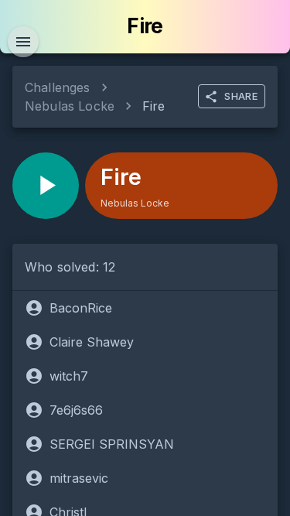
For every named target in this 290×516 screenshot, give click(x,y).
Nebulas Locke (69, 106)
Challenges (57, 87)
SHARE (241, 96)
